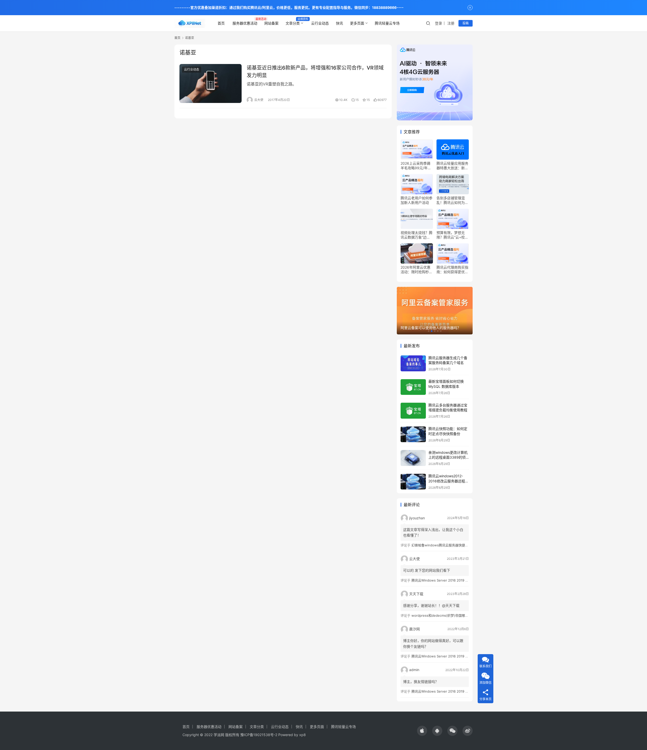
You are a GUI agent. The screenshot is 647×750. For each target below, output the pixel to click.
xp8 (302, 735)
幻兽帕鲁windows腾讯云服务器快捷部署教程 (444, 545)
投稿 (466, 23)
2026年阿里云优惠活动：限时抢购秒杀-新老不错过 (415, 269)
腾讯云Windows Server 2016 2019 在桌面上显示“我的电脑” (456, 580)
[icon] (422, 731)
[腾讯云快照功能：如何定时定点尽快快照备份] (413, 434)
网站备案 (271, 23)
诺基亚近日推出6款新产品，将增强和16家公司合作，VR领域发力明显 (315, 71)
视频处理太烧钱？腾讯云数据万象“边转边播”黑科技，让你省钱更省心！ (416, 235)
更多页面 (357, 23)
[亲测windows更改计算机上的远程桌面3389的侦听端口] (413, 458)
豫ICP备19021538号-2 (258, 735)
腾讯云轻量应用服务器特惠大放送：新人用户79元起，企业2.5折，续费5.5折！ (452, 165)
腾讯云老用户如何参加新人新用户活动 (416, 200)
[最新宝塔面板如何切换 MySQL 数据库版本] (413, 387)
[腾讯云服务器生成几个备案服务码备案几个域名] (413, 363)
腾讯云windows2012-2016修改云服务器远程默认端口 (448, 481)
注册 (450, 23)
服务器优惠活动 (245, 23)
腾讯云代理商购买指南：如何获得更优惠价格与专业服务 (452, 269)
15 (357, 100)
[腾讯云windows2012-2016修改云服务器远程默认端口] (413, 482)
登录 (438, 23)
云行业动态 (320, 23)
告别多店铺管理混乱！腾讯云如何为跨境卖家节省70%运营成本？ (452, 200)
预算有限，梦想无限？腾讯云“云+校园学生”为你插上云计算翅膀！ (452, 235)
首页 (221, 23)
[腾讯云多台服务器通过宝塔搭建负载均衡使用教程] (413, 411)
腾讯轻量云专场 (387, 23)
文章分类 (293, 23)
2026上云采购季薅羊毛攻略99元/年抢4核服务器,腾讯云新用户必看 (416, 165)
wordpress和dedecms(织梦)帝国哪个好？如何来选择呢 (453, 615)
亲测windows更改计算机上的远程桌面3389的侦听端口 (448, 457)
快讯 (339, 23)
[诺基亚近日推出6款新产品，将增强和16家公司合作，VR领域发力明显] (210, 83)
